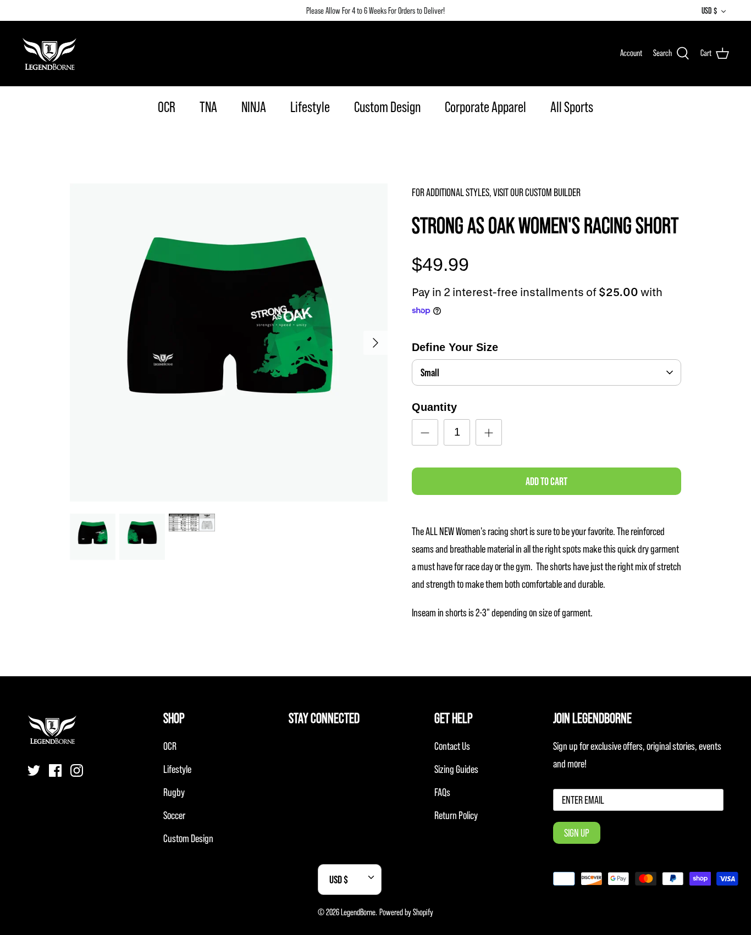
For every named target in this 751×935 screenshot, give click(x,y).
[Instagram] (76, 770)
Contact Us (452, 746)
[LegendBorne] (49, 53)
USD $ (709, 10)
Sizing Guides (456, 769)
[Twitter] (33, 770)
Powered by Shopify (406, 912)
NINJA (253, 106)
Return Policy (456, 815)
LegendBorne (358, 912)
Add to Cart (546, 481)
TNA (208, 106)
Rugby (174, 792)
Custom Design (387, 106)
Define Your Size (455, 347)
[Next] (375, 343)
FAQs (442, 792)
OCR (166, 106)
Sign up (576, 833)
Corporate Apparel (485, 106)
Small (430, 372)
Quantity (434, 407)
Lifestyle (310, 106)
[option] (229, 342)
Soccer (174, 815)
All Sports (571, 106)
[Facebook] (55, 770)
